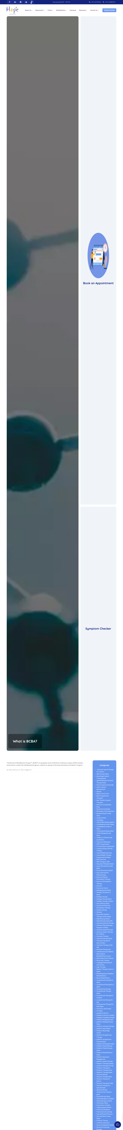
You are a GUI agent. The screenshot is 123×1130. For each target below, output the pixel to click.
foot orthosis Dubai (102, 903)
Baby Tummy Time (102, 794)
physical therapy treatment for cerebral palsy (104, 1092)
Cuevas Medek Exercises (104, 853)
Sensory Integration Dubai (105, 1125)
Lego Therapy (101, 967)
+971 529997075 (110, 2)
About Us (28, 10)
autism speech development (101, 788)
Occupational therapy (103, 989)
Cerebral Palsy (101, 818)
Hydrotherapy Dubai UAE (104, 921)
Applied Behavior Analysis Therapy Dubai (104, 782)
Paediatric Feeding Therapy (105, 1017)
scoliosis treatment (103, 1123)
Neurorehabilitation (103, 978)
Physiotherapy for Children (105, 1099)
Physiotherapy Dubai (103, 1096)
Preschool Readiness (103, 1110)
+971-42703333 (96, 2)
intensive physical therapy (105, 923)
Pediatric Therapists (103, 1068)
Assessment (39, 10)
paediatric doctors (102, 1013)
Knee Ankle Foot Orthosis (104, 958)
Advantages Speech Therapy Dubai (102, 777)
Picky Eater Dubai (102, 1103)
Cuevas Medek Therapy (103, 855)
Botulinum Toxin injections (105, 811)
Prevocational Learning (104, 1112)
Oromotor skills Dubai (103, 1009)
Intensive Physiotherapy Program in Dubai (104, 926)
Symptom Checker (109, 10)
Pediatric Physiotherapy (104, 1046)
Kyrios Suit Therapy (102, 960)
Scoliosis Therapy (102, 1121)
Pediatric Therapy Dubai (104, 1072)
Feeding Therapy (101, 897)
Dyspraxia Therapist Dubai (105, 864)
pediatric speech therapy (104, 1061)
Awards (98, 792)
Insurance (73, 10)
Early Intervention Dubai (104, 870)
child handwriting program (105, 822)
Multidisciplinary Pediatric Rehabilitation (105, 975)
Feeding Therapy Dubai (103, 899)
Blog (98, 807)
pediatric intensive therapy (105, 1026)
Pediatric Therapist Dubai (104, 1064)
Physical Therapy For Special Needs (103, 1086)
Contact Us (94, 10)
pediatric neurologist (103, 1028)
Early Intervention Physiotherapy (102, 874)
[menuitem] (29, 10)
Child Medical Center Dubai (105, 824)
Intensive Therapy (102, 936)
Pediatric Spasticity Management (102, 1058)
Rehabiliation (61, 10)
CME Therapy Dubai (102, 844)
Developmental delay (103, 857)
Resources (82, 10)
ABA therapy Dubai (102, 774)
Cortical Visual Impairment (105, 846)
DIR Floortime (101, 859)
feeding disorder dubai (103, 890)
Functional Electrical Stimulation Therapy (103, 907)
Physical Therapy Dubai (104, 1077)
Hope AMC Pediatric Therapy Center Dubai (103, 915)
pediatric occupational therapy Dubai (103, 1040)
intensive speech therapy (104, 930)
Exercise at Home (102, 888)
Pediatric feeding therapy (104, 1020)
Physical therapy (101, 1075)
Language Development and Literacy (104, 964)
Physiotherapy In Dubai (104, 1101)
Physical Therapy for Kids (104, 1083)
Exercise (99, 886)
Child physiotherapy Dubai (105, 831)
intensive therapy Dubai (104, 938)
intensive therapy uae (103, 949)
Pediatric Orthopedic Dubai (105, 1044)
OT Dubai (99, 1011)
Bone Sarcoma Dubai (103, 809)
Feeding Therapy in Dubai (104, 901)
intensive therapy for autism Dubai (103, 942)
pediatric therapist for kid (104, 1066)
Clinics (50, 10)
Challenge (99, 820)
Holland (99, 912)
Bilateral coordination (103, 805)
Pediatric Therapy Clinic (104, 1070)
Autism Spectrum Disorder (105, 785)
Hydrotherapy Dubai (103, 919)
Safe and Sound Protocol (104, 1114)
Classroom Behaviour (103, 842)
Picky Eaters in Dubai (103, 1105)
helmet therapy (101, 910)
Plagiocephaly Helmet (103, 1107)
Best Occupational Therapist (102, 797)
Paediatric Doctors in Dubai (105, 1015)
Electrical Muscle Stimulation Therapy (103, 878)
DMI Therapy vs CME (103, 862)
